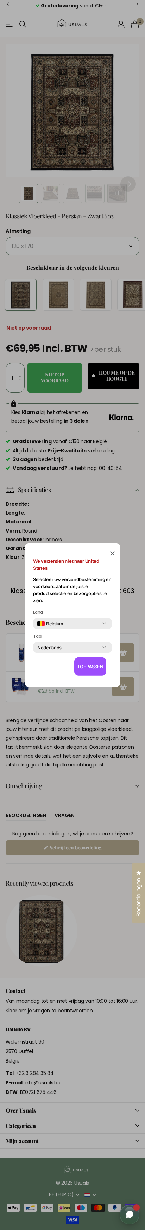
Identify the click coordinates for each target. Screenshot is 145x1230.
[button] (112, 552)
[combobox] (50, 623)
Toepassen (90, 666)
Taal (37, 636)
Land (38, 612)
